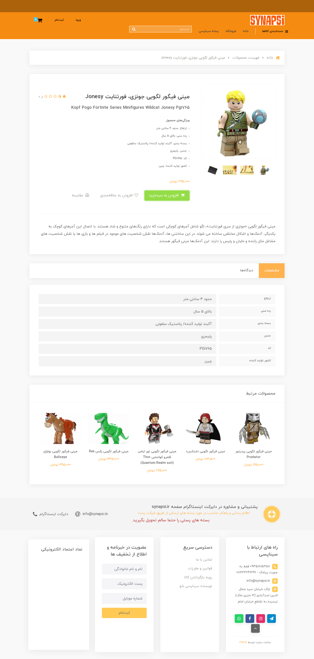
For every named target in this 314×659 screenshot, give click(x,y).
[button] (63, 96)
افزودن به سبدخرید (164, 195)
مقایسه (78, 195)
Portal (243, 642)
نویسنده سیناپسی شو (196, 586)
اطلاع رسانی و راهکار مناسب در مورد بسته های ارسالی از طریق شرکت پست (194, 513)
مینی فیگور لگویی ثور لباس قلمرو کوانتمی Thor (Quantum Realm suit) (157, 457)
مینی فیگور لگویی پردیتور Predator (253, 454)
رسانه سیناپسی (209, 31)
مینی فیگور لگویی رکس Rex (108, 451)
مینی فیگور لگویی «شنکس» (205, 451)
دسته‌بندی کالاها (273, 31)
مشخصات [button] (271, 270)
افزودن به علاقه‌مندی (117, 195)
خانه (245, 31)
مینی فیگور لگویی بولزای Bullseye (60, 454)
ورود (78, 20)
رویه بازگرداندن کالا (198, 577)
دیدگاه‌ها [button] (246, 270)
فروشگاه (231, 31)
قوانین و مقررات (200, 568)
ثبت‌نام (59, 20)
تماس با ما (204, 559)
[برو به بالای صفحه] (255, 628)
